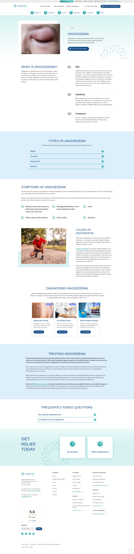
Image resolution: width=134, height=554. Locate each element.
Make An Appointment (111, 6)
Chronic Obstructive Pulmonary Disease (81, 506)
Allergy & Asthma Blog (58, 479)
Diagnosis (77, 13)
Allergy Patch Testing (98, 496)
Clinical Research (113, 1)
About (54, 476)
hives (80, 75)
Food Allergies (76, 479)
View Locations (92, 6)
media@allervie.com (26, 496)
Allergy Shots (96, 493)
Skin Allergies (76, 488)
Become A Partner (100, 1)
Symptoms (51, 13)
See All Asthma (77, 510)
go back (72, 27)
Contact (54, 488)
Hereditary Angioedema (99, 479)
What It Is (38, 13)
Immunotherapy (97, 499)
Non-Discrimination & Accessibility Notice (49, 544)
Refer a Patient (88, 1)
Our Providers (59, 6)
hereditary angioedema (40, 384)
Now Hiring (78, 1)
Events (54, 485)
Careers (54, 491)
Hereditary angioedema (82, 248)
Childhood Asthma (78, 502)
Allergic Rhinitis (77, 476)
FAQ (102, 13)
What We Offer (45, 6)
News (53, 482)
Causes (64, 13)
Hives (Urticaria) (97, 476)
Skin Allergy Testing (98, 502)
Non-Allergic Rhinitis (98, 482)
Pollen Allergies (77, 482)
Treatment (90, 13)
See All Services (97, 505)
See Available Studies (98, 514)
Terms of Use (33, 544)
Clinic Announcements (67, 1)
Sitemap (54, 494)
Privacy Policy (25, 544)
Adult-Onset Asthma (78, 499)
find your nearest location (34, 490)
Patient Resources (72, 6)
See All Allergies (77, 491)
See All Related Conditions (100, 485)
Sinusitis (75, 485)
